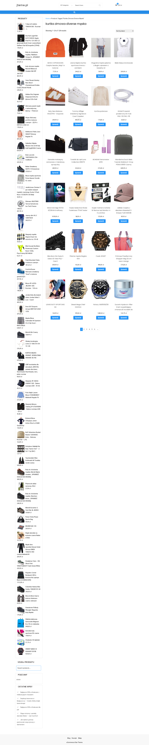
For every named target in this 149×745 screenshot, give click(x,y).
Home (48, 18)
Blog (68, 738)
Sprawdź (55, 76)
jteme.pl (22, 5)
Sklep (80, 738)
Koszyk (74, 738)
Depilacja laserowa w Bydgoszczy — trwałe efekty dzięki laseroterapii (28, 701)
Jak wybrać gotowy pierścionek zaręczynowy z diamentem (26, 722)
